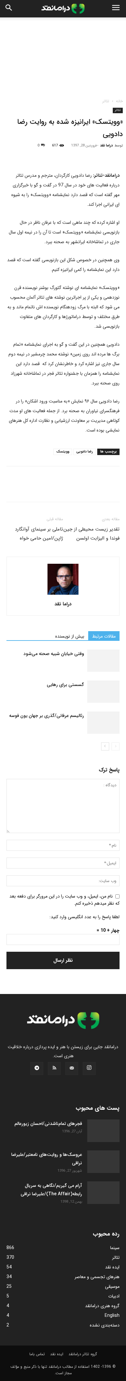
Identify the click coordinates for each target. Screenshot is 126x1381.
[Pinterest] (42, 155)
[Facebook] (12, 155)
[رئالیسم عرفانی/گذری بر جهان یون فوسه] (103, 722)
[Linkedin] (72, 155)
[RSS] (54, 1068)
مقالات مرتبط (104, 636)
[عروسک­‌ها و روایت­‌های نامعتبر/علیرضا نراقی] (103, 1161)
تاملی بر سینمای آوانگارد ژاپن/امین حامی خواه (39, 533)
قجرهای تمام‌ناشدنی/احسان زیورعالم (48, 1123)
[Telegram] (87, 155)
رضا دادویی (84, 451)
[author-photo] (63, 595)
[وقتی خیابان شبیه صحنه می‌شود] (103, 661)
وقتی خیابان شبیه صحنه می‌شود (54, 653)
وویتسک (62, 451)
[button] (115, 8)
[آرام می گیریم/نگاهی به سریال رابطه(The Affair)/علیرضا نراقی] (103, 1192)
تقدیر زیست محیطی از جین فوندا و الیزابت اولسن (91, 533)
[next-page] (105, 746)
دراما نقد (106, 145)
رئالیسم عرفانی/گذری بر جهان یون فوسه (46, 715)
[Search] (9, 8)
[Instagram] (89, 1068)
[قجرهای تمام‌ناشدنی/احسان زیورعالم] (103, 1130)
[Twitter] (27, 155)
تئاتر (105, 101)
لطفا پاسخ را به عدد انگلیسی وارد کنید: (84, 916)
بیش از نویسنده (69, 636)
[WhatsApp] (57, 155)
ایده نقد (56, 1354)
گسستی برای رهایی (65, 684)
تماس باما (37, 1354)
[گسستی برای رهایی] (103, 692)
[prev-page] (115, 746)
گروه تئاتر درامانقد (82, 1354)
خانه (119, 101)
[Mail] (71, 1068)
